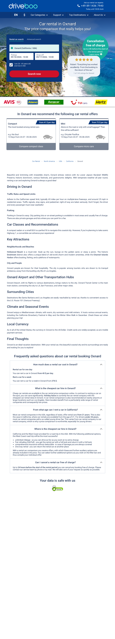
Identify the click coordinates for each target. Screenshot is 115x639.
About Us (98, 15)
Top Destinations (77, 15)
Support (57, 15)
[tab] (16, 38)
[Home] (23, 6)
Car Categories (38, 15)
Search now (34, 73)
